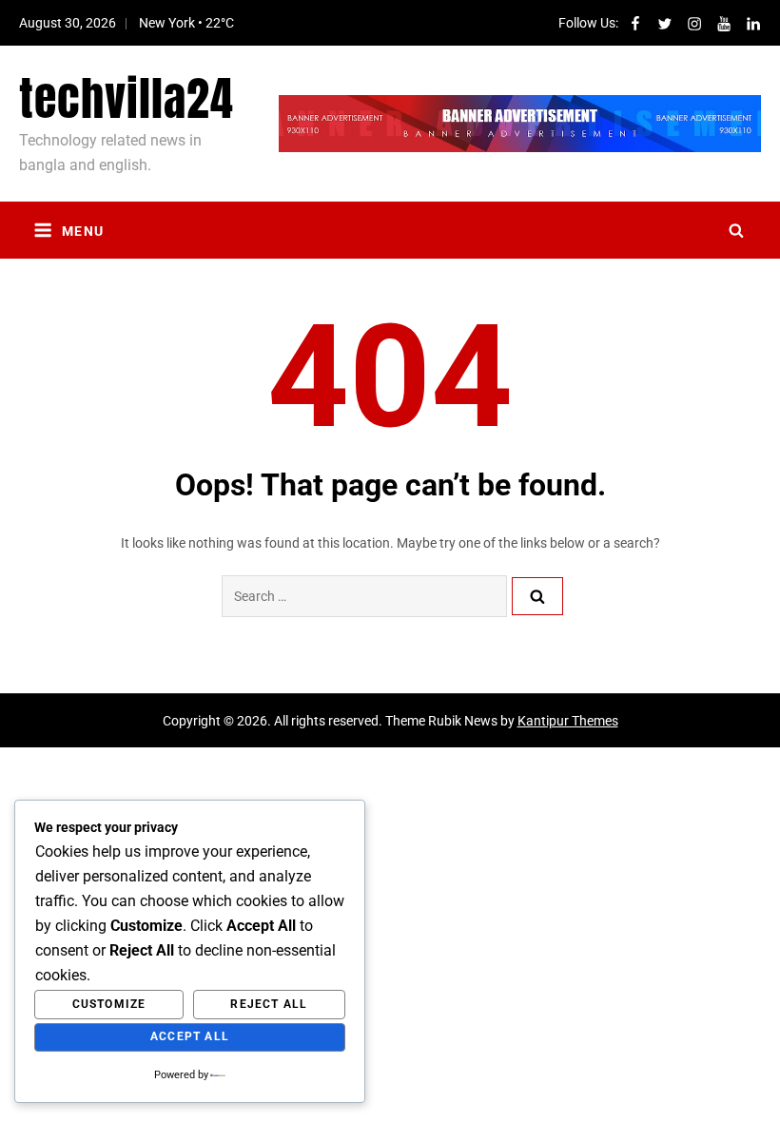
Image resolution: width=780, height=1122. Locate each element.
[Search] (537, 596)
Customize (109, 1004)
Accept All (189, 1036)
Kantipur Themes (567, 720)
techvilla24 (126, 99)
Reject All (268, 1004)
